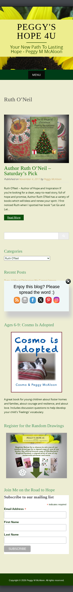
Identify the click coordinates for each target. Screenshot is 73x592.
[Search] (63, 236)
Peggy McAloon (52, 179)
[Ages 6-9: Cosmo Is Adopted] (36, 362)
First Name (11, 522)
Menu (36, 75)
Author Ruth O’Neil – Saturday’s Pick (27, 170)
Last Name (11, 534)
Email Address (15, 509)
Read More (13, 217)
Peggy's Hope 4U (36, 31)
